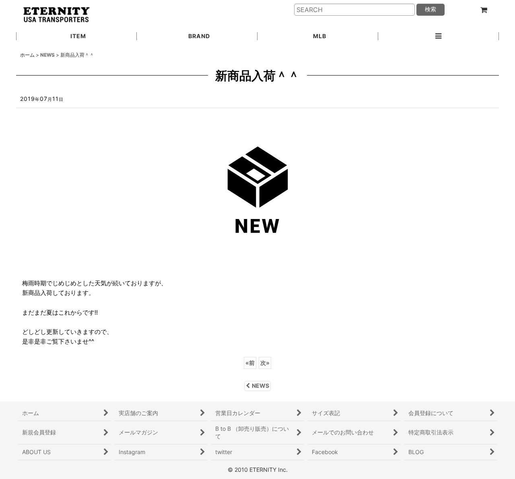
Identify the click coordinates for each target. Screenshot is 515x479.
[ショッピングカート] (483, 10)
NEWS (260, 385)
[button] (438, 36)
